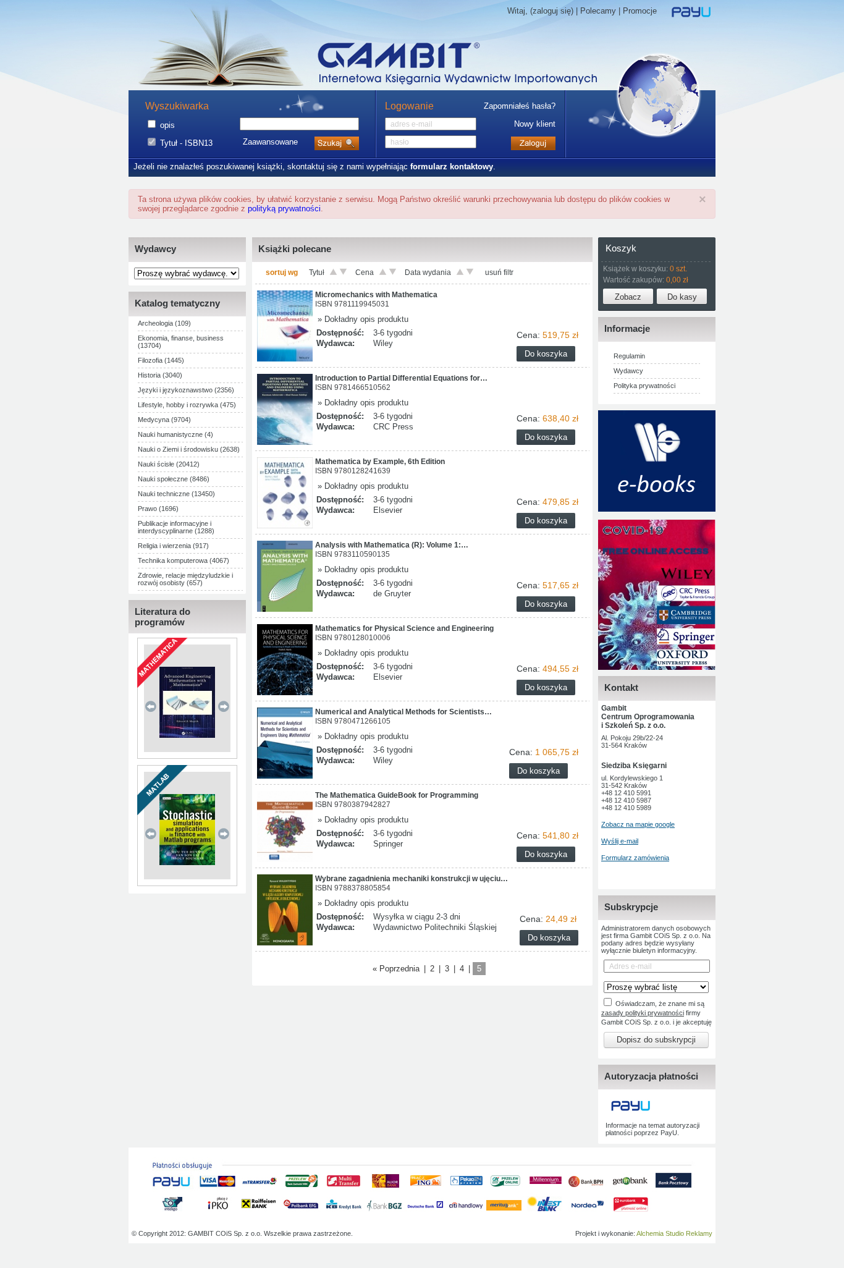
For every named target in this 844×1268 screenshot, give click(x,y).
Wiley (383, 343)
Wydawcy (628, 370)
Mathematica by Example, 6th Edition (380, 461)
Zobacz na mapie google (638, 824)
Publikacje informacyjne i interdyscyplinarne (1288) (176, 527)
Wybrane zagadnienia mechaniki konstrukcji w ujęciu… (411, 878)
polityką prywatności (284, 208)
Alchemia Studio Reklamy (674, 1233)
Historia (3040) (160, 375)
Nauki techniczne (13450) (176, 493)
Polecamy (598, 10)
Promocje (640, 10)
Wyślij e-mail (619, 841)
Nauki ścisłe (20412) (169, 464)
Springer (388, 843)
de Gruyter (392, 593)
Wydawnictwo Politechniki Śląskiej (435, 927)
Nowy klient (534, 124)
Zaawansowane (270, 141)
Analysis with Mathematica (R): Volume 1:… (391, 545)
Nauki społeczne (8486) (173, 479)
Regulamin (629, 356)
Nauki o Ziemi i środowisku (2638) (189, 449)
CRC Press (393, 426)
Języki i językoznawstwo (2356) (186, 390)
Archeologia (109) (164, 323)
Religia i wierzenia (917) (173, 545)
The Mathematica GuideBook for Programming (396, 795)
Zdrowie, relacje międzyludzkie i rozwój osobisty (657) (185, 579)
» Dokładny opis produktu (361, 319)
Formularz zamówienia (635, 857)
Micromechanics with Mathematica (376, 294)
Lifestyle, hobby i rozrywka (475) (187, 404)
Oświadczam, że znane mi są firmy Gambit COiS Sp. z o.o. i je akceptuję (656, 1013)
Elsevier (387, 510)
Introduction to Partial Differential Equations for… (401, 378)
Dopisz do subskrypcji (656, 1039)
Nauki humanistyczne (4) (175, 434)
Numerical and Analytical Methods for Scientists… (403, 712)
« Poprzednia (396, 968)
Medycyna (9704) (164, 419)
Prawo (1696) (158, 508)
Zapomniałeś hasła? (519, 106)
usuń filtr (499, 272)
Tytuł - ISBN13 (186, 143)
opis (167, 125)
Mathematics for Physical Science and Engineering (404, 628)
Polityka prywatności (644, 385)
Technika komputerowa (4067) (183, 560)
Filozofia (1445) (161, 360)
